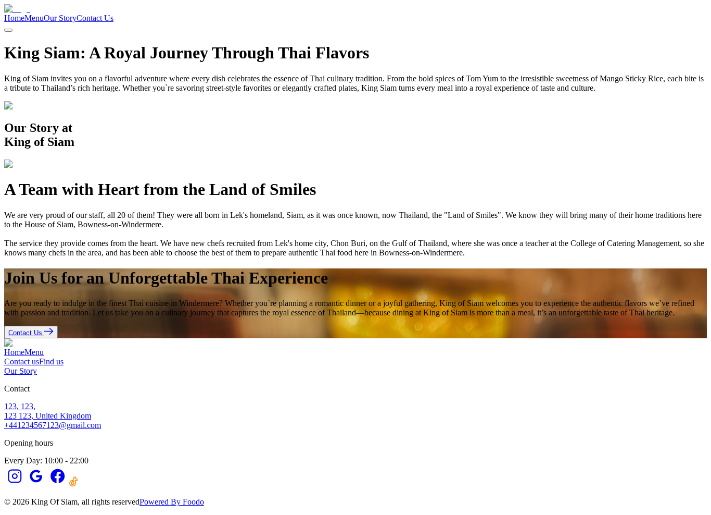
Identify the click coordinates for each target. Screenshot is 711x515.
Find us (51, 361)
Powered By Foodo (171, 501)
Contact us (21, 361)
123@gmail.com (73, 425)
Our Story (60, 18)
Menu (34, 18)
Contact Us (95, 18)
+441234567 (25, 425)
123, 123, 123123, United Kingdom (47, 411)
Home (14, 18)
